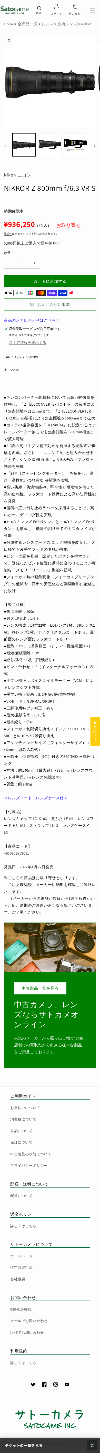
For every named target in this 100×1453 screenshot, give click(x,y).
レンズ (47, 23)
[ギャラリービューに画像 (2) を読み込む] (49, 144)
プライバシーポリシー (29, 1165)
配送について (21, 1195)
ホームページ (21, 1256)
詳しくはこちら (23, 1226)
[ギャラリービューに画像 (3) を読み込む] (75, 144)
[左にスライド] (5, 146)
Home (9, 23)
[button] (92, 10)
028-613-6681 (21, 1309)
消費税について (23, 1119)
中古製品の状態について (31, 1154)
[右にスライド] (94, 146)
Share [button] (14, 370)
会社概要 (17, 1279)
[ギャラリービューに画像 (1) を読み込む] (24, 144)
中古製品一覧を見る (40, 988)
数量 (7, 253)
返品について (21, 1130)
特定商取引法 (21, 1267)
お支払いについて (25, 1107)
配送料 (8, 233)
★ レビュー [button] (95, 731)
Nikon (86, 23)
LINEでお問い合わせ (27, 1332)
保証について (21, 1142)
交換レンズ (67, 23)
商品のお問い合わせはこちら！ (32, 320)
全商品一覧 (28, 23)
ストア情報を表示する (27, 342)
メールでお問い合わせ (29, 1320)
